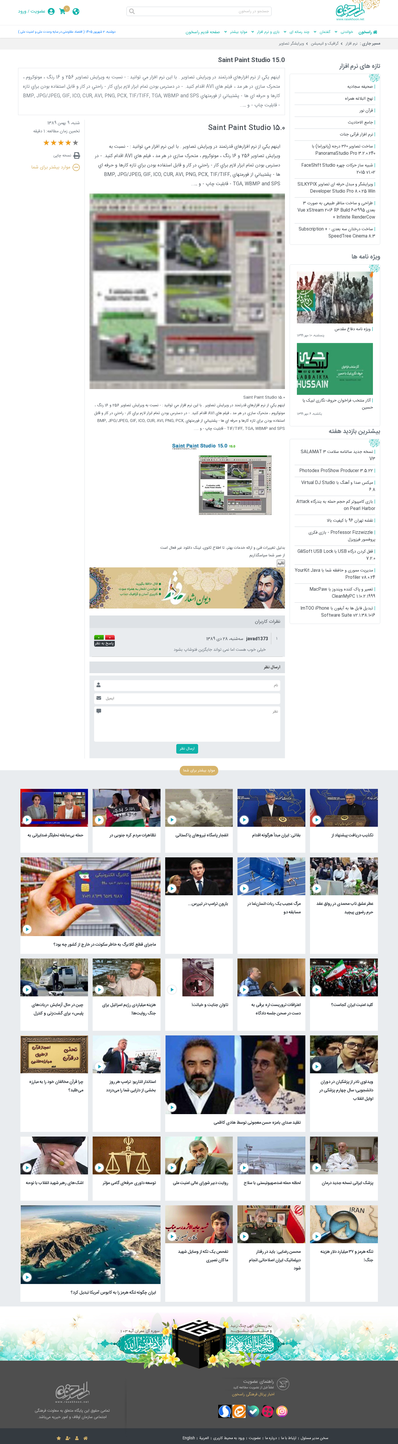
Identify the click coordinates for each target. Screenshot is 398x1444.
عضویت (38, 11)
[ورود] (77, 1438)
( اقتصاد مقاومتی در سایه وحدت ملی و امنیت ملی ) (51, 32)
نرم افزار (352, 44)
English (189, 1438)
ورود (22, 11)
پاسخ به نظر (104, 644)
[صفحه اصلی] (85, 1438)
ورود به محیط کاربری (228, 1438)
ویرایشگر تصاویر (291, 44)
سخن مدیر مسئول (314, 1438)
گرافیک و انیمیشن (325, 44)
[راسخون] (358, 19)
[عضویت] (68, 1438)
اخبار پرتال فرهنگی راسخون (253, 1394)
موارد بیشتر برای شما (50, 167)
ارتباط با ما (288, 1438)
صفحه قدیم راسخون (203, 32)
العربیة (204, 1438)
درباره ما (271, 1438)
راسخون (365, 32)
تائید (280, 563)
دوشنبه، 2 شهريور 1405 (100, 32)
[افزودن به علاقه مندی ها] (58, 1438)
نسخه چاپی (62, 155)
